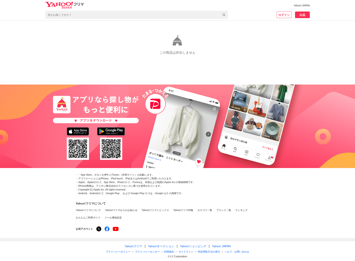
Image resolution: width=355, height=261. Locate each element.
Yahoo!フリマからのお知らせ (121, 210)
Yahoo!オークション (161, 246)
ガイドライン (186, 251)
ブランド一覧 (223, 210)
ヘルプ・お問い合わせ (237, 251)
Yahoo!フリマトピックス (155, 210)
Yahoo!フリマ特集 (183, 210)
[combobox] (136, 15)
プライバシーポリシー (118, 251)
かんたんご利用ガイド (88, 217)
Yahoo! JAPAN (302, 5)
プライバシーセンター (147, 251)
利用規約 (169, 251)
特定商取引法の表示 (209, 251)
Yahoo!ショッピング (193, 246)
